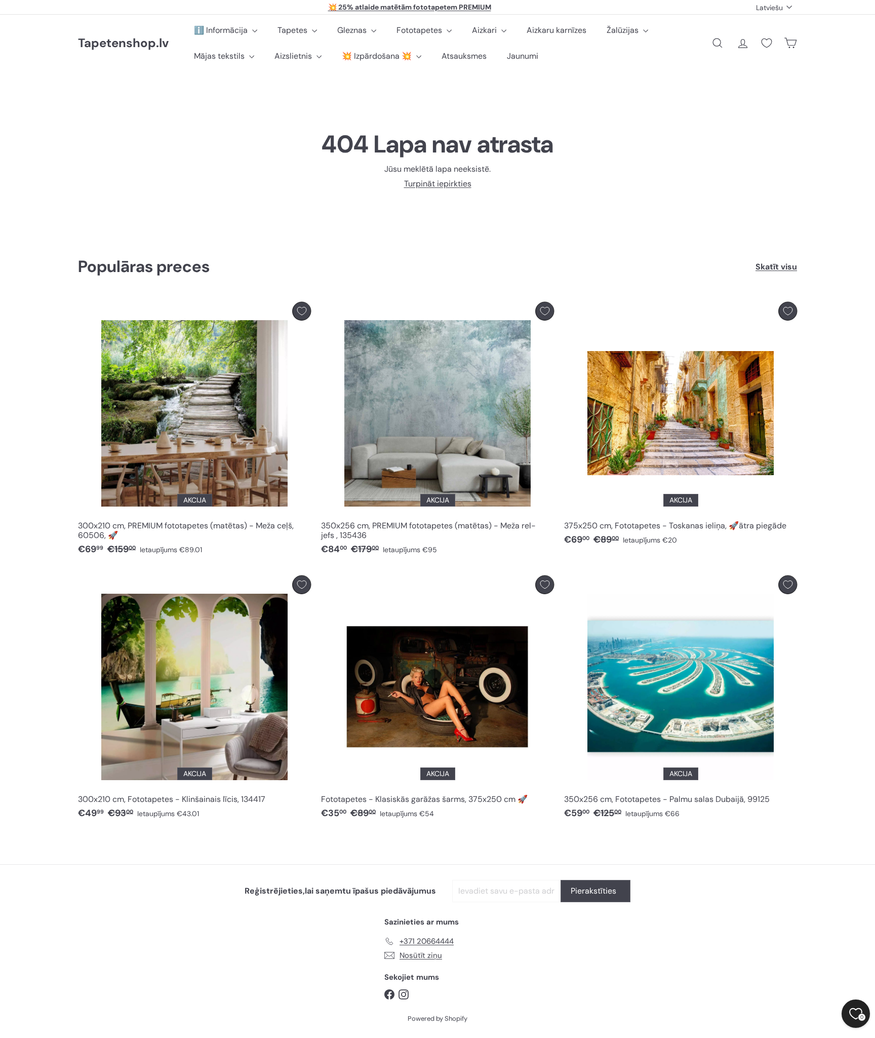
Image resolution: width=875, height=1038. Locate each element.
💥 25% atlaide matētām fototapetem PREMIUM (409, 7)
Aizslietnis (294, 56)
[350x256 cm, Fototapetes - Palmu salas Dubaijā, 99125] (680, 699)
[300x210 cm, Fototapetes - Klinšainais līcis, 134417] (194, 699)
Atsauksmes (464, 56)
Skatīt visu (776, 267)
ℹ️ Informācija (222, 30)
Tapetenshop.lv (123, 43)
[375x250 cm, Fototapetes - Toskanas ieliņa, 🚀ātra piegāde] (680, 426)
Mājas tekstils (220, 56)
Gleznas (353, 30)
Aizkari (485, 30)
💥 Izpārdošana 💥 (378, 56)
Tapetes (293, 30)
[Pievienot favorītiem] (301, 311)
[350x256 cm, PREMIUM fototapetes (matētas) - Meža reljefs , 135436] (437, 431)
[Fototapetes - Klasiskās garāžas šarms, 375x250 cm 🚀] (437, 699)
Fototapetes (420, 30)
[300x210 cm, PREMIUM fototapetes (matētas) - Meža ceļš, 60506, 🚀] (194, 431)
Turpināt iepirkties (437, 183)
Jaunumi (522, 56)
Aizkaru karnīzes (556, 30)
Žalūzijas (624, 30)
